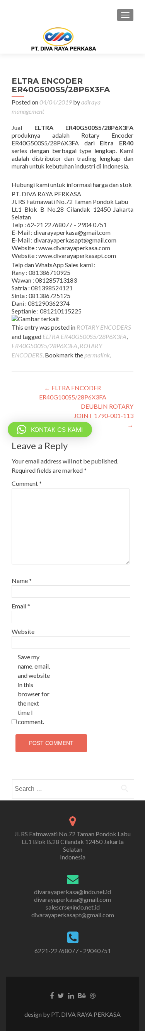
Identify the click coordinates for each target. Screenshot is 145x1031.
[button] (50, 429)
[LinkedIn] (71, 995)
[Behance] (82, 995)
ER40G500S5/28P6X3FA (44, 345)
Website (23, 631)
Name (22, 580)
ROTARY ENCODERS (104, 327)
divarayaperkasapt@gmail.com (72, 914)
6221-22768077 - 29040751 (72, 950)
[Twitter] (61, 995)
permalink (97, 355)
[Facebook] (52, 995)
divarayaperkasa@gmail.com (72, 899)
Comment (27, 483)
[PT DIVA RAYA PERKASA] (66, 39)
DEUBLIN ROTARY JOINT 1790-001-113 (103, 415)
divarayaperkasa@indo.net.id (72, 891)
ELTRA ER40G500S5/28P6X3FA (84, 336)
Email (21, 606)
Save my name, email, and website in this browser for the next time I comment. (34, 689)
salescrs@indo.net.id (73, 907)
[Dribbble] (93, 995)
